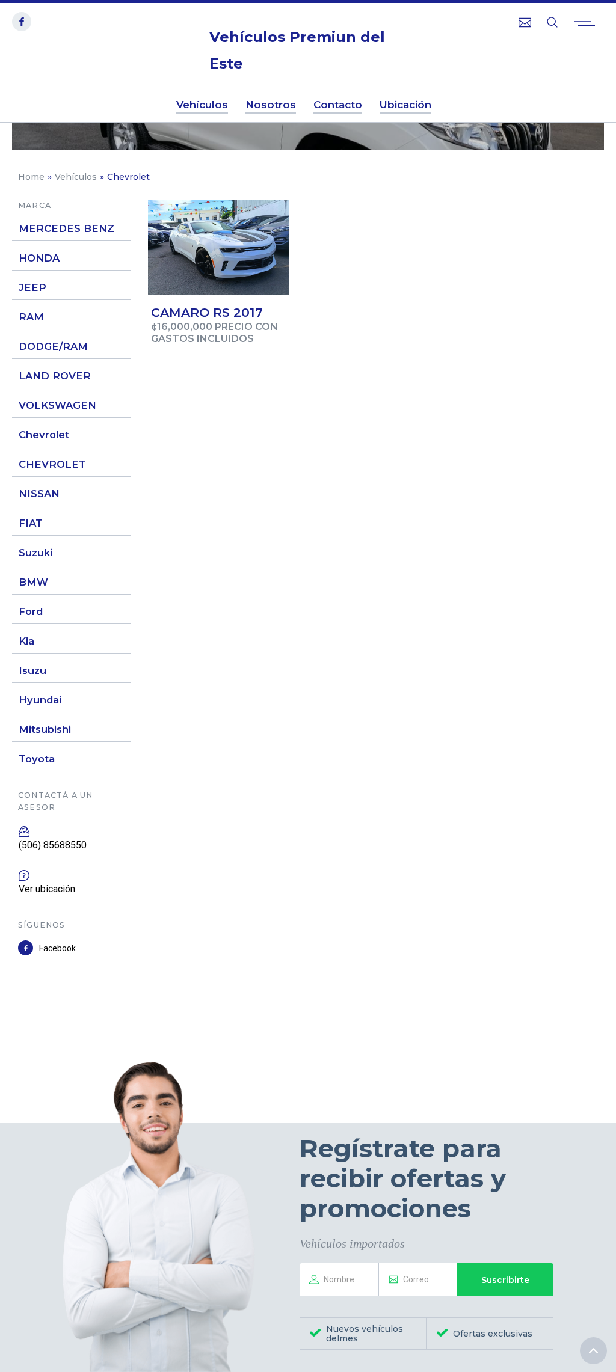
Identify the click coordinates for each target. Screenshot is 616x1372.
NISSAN (39, 494)
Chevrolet (44, 435)
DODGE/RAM (53, 346)
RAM (31, 317)
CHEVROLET (52, 464)
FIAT (31, 523)
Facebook (57, 948)
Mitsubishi (45, 729)
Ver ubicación (47, 889)
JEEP (32, 287)
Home (31, 176)
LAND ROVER (55, 376)
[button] (584, 24)
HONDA (39, 258)
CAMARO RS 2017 (207, 312)
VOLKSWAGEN (57, 405)
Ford (31, 611)
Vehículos (76, 176)
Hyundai (40, 700)
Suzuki (35, 553)
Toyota (37, 759)
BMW (33, 582)
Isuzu (32, 670)
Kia (26, 641)
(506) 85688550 (53, 845)
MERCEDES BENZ (66, 228)
